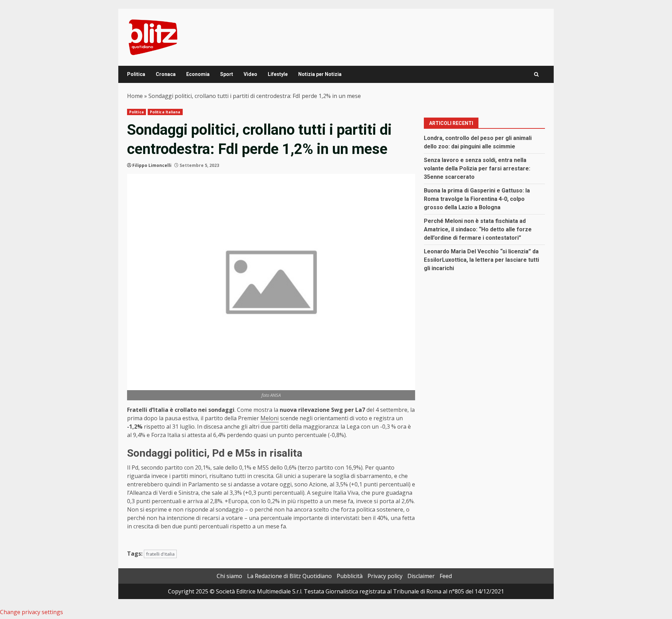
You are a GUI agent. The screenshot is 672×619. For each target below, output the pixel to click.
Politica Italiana (165, 112)
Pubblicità (350, 576)
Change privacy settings (31, 612)
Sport (226, 74)
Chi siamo (229, 576)
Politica (136, 74)
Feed (446, 576)
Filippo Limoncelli (152, 165)
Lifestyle (278, 74)
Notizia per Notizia (320, 74)
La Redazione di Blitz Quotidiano (289, 576)
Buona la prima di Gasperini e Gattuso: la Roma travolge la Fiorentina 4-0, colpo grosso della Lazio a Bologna (477, 199)
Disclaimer (421, 576)
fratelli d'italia (160, 554)
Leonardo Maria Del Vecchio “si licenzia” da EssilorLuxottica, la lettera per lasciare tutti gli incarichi (481, 260)
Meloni (269, 418)
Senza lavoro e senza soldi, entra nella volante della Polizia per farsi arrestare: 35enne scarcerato (477, 168)
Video (250, 74)
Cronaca (166, 74)
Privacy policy (385, 576)
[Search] (536, 74)
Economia (198, 74)
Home (135, 96)
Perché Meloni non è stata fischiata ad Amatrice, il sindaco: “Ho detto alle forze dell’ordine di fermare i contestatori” (478, 229)
